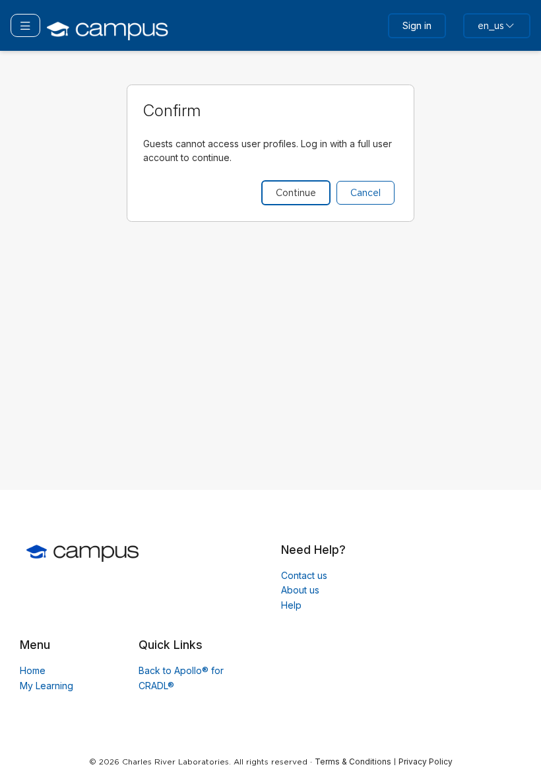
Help (291, 605)
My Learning (46, 685)
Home (33, 670)
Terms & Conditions (353, 761)
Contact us (304, 575)
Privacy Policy (425, 761)
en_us (491, 25)
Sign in (416, 25)
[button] (25, 25)
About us (300, 589)
